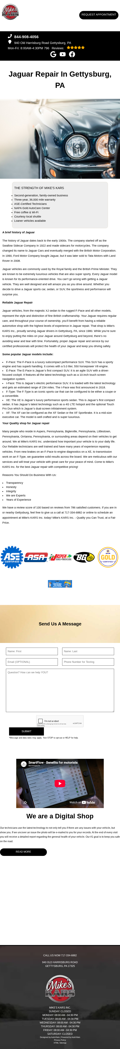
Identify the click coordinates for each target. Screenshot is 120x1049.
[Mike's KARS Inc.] (10, 12)
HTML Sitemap (60, 1043)
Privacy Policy (60, 1040)
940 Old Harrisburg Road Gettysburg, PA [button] (42, 43)
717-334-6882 (73, 512)
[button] (53, 54)
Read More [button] (23, 851)
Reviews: (54, 48)
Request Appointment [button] (99, 14)
